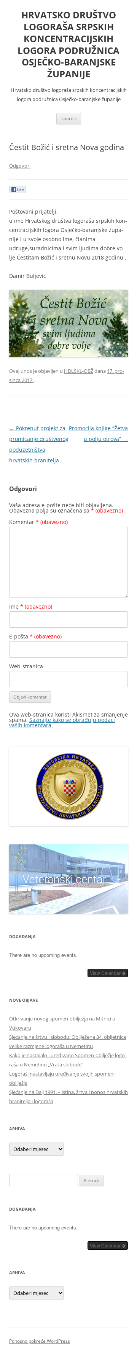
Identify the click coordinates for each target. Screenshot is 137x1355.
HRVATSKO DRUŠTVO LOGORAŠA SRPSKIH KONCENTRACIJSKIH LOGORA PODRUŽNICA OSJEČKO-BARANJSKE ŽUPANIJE (68, 44)
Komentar (38, 522)
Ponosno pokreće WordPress (39, 1341)
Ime (30, 606)
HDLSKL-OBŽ (78, 370)
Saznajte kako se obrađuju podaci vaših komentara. (62, 722)
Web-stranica (26, 666)
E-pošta (35, 636)
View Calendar (106, 973)
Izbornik (69, 118)
